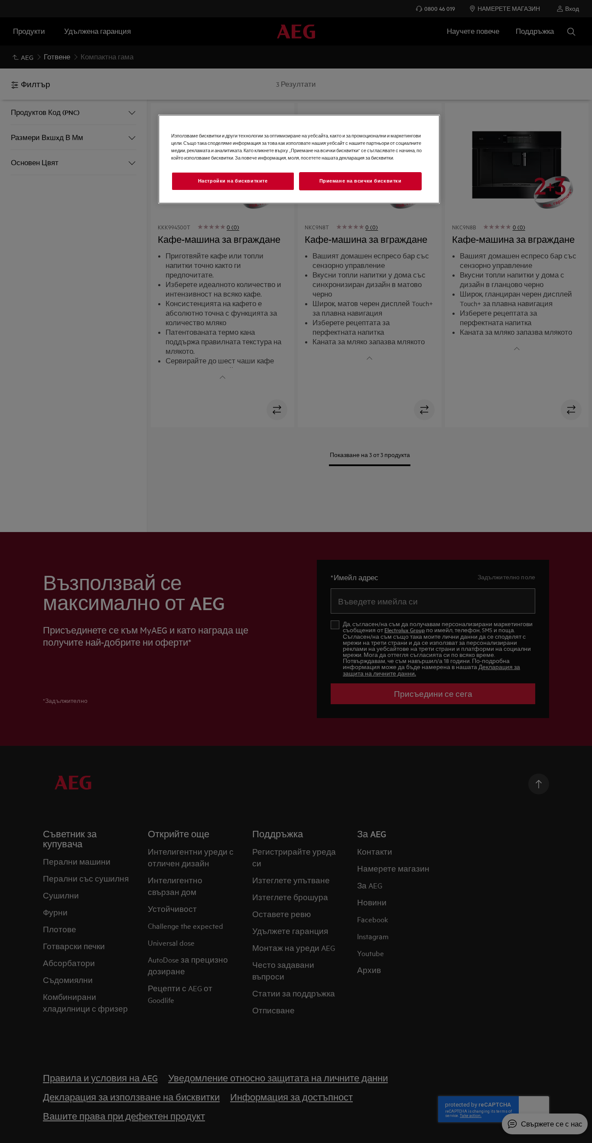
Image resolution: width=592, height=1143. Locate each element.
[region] (299, 159)
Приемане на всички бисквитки (360, 180)
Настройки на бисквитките (233, 180)
